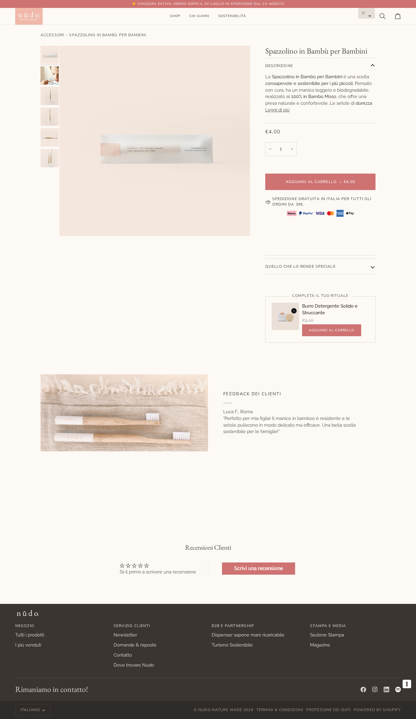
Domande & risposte (135, 644)
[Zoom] (154, 141)
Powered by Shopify (377, 709)
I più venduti (28, 644)
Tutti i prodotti (29, 634)
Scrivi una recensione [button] (258, 568)
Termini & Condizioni (279, 709)
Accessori (52, 35)
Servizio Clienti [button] (132, 625)
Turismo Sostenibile (232, 644)
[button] (175, 16)
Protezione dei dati (328, 709)
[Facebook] (363, 689)
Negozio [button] (24, 625)
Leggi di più (277, 109)
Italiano (30, 709)
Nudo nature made (220, 709)
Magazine (320, 644)
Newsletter (125, 634)
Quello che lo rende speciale (300, 266)
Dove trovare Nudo (134, 665)
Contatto (123, 654)
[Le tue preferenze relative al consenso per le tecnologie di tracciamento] (407, 684)
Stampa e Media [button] (328, 625)
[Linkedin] (386, 689)
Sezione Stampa (327, 634)
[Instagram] (375, 689)
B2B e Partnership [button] (233, 625)
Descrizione (279, 65)
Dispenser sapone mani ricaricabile (248, 634)
